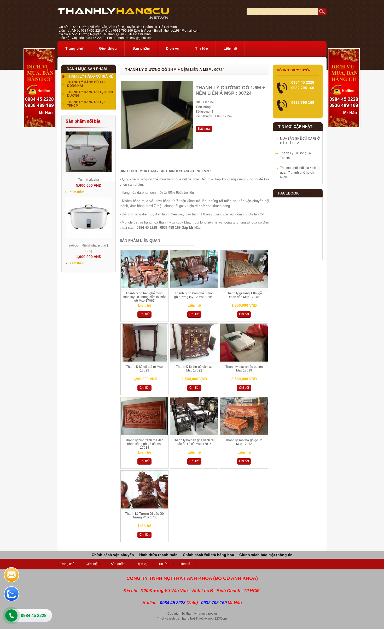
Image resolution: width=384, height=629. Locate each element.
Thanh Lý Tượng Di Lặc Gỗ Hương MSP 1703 (144, 515)
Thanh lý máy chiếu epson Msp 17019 (244, 368)
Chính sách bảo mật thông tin (266, 555)
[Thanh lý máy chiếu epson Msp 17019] (244, 360)
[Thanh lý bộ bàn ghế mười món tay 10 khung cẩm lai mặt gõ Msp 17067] (144, 287)
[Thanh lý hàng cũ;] (113, 18)
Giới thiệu (108, 48)
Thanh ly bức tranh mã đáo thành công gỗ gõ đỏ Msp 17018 (144, 443)
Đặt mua (204, 128)
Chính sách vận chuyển (113, 555)
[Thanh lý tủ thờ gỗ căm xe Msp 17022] (194, 360)
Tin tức (201, 48)
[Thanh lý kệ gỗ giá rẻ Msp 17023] (144, 360)
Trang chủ (74, 48)
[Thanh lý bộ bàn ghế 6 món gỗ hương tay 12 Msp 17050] (194, 287)
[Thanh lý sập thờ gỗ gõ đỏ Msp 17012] (244, 434)
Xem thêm (77, 192)
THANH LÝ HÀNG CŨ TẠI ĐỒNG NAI (85, 84)
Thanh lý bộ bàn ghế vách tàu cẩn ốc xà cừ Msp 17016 (194, 442)
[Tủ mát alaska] (89, 171)
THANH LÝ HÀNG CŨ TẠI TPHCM (85, 103)
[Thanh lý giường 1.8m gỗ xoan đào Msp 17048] (244, 287)
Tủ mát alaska (88, 179)
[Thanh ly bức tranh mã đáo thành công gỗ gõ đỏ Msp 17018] (144, 434)
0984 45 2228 (33, 615)
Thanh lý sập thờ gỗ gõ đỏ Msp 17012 (244, 442)
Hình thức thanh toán (158, 555)
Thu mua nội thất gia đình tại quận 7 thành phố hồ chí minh (300, 172)
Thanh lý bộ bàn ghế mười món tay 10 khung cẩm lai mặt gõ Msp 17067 (144, 296)
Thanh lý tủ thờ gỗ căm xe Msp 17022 (194, 368)
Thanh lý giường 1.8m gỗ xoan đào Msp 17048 (244, 295)
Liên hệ (230, 48)
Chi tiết (144, 314)
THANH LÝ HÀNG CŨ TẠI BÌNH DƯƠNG (90, 93)
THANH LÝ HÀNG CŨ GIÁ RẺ (90, 76)
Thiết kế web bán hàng (173, 618)
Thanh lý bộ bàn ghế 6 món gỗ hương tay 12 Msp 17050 (194, 295)
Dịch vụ (172, 48)
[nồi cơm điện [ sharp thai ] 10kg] (89, 236)
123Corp (220, 618)
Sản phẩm (141, 48)
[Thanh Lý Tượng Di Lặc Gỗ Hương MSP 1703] (144, 507)
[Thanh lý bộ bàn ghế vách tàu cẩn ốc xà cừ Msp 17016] (194, 434)
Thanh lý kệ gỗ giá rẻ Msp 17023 (144, 368)
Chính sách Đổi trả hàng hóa (208, 555)
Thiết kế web (205, 618)
